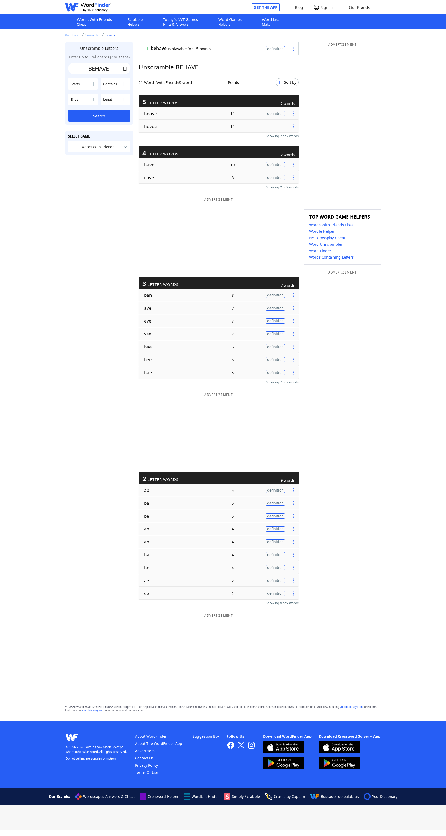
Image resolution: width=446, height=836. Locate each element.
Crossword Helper (163, 796)
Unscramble (92, 35)
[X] (241, 746)
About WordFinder (151, 736)
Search (99, 115)
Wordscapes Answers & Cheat (109, 796)
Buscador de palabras (340, 796)
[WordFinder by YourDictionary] (88, 7)
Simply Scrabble (246, 796)
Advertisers (145, 750)
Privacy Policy (146, 765)
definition (275, 48)
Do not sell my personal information (91, 758)
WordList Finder (205, 796)
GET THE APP (265, 7)
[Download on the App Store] (283, 748)
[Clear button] (125, 68)
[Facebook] (231, 746)
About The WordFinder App (158, 743)
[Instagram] (251, 746)
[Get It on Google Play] (283, 763)
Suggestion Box (206, 736)
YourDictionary (384, 796)
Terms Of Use (146, 772)
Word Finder (72, 35)
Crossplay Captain (289, 796)
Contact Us (144, 757)
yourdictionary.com (351, 707)
